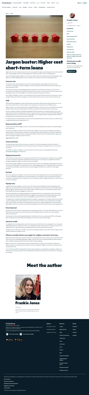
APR (68, 33)
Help (61, 352)
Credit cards (62, 338)
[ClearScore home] (6, 3)
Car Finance (43, 2)
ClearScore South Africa (64, 363)
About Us (53, 2)
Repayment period (71, 41)
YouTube (75, 332)
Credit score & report (64, 335)
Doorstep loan (70, 49)
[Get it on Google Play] (18, 339)
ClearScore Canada (64, 367)
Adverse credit (70, 52)
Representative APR (72, 36)
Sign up (79, 3)
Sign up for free (63, 329)
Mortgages (25, 7)
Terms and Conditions (9, 381)
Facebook (75, 326)
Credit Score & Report (17, 2)
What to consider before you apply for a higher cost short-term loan (74, 56)
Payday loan (70, 46)
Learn (57, 2)
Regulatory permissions (9, 385)
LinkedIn (74, 335)
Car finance (62, 344)
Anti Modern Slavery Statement (11, 383)
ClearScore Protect (51, 7)
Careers (61, 326)
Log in (61, 332)
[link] (84, 3)
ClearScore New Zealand (63, 359)
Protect (48, 2)
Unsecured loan (71, 39)
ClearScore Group (64, 370)
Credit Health (26, 2)
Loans (38, 2)
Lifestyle (35, 7)
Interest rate (70, 31)
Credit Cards (32, 2)
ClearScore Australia (64, 355)
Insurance (30, 7)
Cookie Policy (7, 387)
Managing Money (42, 7)
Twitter (74, 329)
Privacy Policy (7, 379)
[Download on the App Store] (10, 339)
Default (69, 44)
